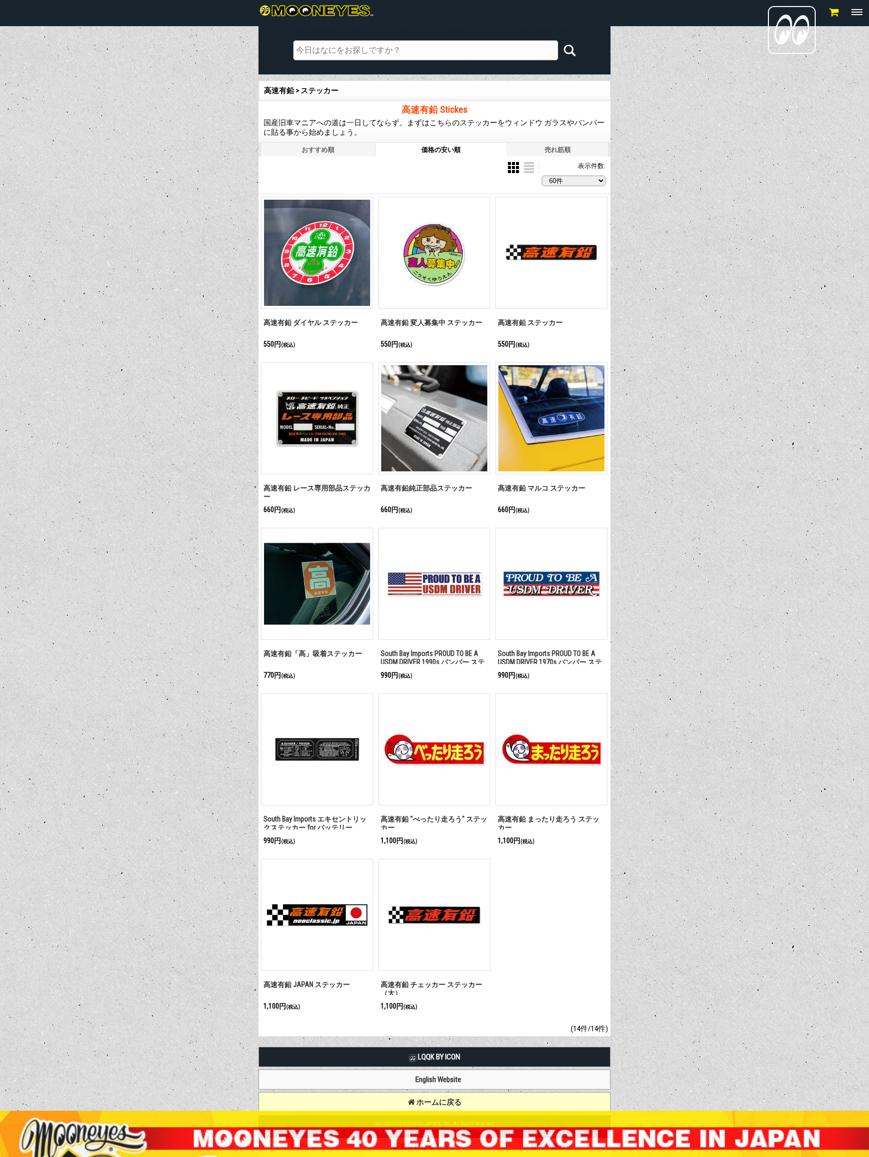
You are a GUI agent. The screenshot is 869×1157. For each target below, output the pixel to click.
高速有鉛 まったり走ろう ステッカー (548, 823)
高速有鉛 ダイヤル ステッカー (311, 322)
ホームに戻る (438, 1102)
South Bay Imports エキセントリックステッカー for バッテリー (315, 823)
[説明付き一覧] (529, 167)
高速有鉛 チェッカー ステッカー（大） (431, 988)
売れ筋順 (558, 149)
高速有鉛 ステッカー (530, 322)
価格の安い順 (441, 149)
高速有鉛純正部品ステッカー (426, 488)
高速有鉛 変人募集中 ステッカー (431, 322)
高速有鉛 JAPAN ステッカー (307, 984)
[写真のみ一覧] (514, 167)
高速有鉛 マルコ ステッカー (541, 488)
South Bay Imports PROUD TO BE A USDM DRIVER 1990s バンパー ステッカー (433, 661)
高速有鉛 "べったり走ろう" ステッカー (434, 823)
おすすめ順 (318, 149)
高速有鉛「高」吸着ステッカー (313, 653)
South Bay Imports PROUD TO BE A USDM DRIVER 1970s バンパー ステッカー (550, 661)
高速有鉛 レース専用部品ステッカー (317, 492)
